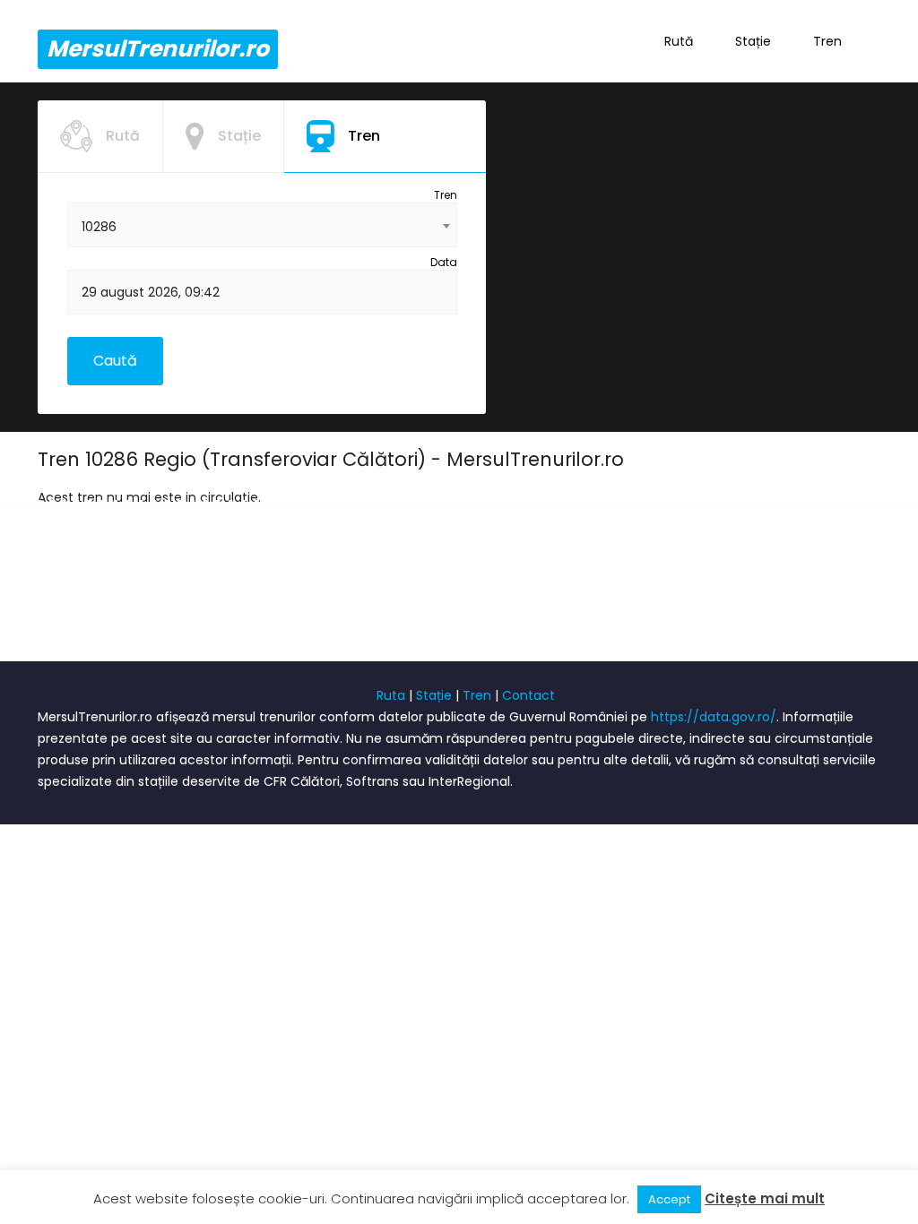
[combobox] (262, 225)
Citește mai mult (765, 1198)
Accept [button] (669, 1199)
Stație (753, 41)
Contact (528, 695)
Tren (827, 41)
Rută (678, 41)
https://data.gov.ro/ (713, 717)
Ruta (391, 695)
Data (443, 262)
